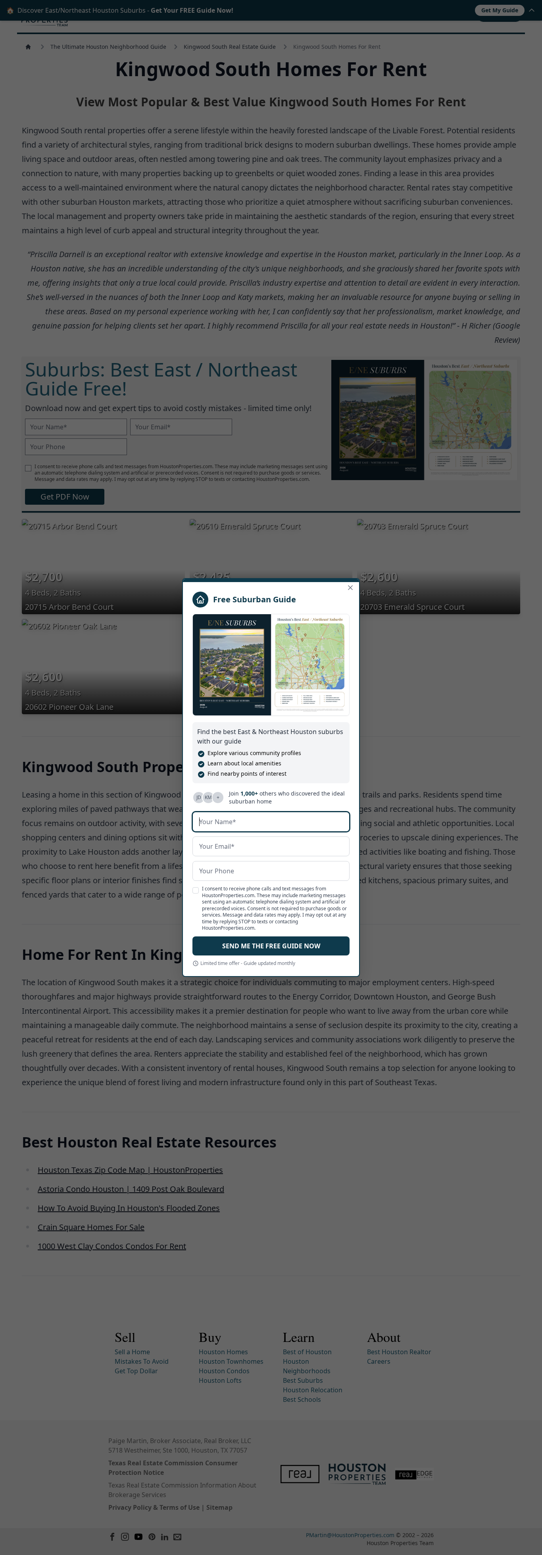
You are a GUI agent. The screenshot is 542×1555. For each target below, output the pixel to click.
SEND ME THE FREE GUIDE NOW (271, 946)
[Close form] (350, 588)
